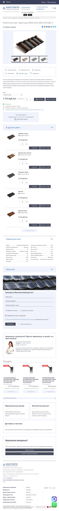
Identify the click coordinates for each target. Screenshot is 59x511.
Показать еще (29, 230)
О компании (29, 499)
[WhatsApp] (51, 26)
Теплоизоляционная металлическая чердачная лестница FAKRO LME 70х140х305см (11, 380)
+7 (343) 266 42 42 (42, 7)
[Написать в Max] (54, 499)
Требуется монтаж (12, 310)
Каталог (9, 18)
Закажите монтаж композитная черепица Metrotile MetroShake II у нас (24, 109)
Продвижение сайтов (41, 506)
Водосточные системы (9, 492)
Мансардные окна (8, 495)
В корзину (34, 148)
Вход (43, 2)
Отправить (10, 324)
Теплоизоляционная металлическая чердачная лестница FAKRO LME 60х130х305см (50, 380)
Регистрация (51, 2)
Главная (5, 18)
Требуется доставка (27, 310)
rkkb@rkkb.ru (40, 9)
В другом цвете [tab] (13, 127)
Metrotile (37, 18)
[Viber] (49, 26)
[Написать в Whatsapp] (54, 504)
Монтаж (28, 492)
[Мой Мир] (46, 26)
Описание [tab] (10, 269)
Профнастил (6, 490)
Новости (28, 497)
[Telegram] (55, 26)
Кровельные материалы (17, 18)
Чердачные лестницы (9, 500)
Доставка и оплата (31, 495)
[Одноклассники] (44, 26)
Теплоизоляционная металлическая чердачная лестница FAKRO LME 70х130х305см (31, 380)
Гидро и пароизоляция (9, 497)
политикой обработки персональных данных (21, 319)
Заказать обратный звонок (30, 453)
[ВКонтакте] (42, 26)
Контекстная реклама (41, 507)
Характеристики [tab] (13, 239)
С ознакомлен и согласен (28, 319)
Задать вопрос (29, 450)
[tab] (29, 183)
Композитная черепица (29, 18)
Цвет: (4, 92)
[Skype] (53, 26)
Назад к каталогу (10, 27)
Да (25, 15)
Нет (30, 15)
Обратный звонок (22, 119)
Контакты (28, 502)
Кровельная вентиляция (9, 502)
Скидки (28, 487)
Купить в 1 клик (45, 148)
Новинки (28, 490)
